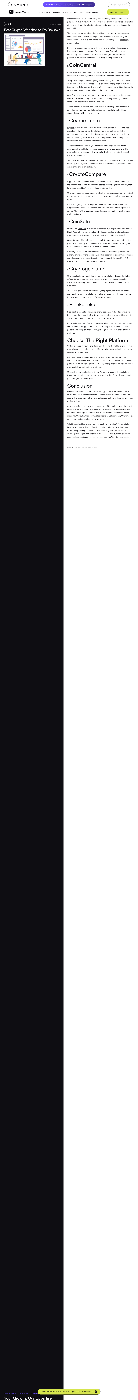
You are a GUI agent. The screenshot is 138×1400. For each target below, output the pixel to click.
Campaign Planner (116, 12)
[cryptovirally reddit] (24, 5)
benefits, (95, 25)
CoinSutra (82, 228)
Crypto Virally (123, 424)
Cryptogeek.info (74, 276)
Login (119, 5)
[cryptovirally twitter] (15, 5)
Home (69, 448)
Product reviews (96, 22)
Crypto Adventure (101, 372)
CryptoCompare (74, 181)
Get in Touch (79, 12)
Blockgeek (71, 312)
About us (56, 12)
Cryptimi (70, 127)
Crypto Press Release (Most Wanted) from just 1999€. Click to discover (67, 1391)
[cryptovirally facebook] (11, 5)
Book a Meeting (92, 12)
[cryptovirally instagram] (21, 5)
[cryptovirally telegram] (18, 5)
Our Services (43, 12)
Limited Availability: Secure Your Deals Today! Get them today (69, 5)
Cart (124, 5)
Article (7, 24)
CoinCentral (72, 72)
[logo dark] (19, 12)
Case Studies (67, 12)
